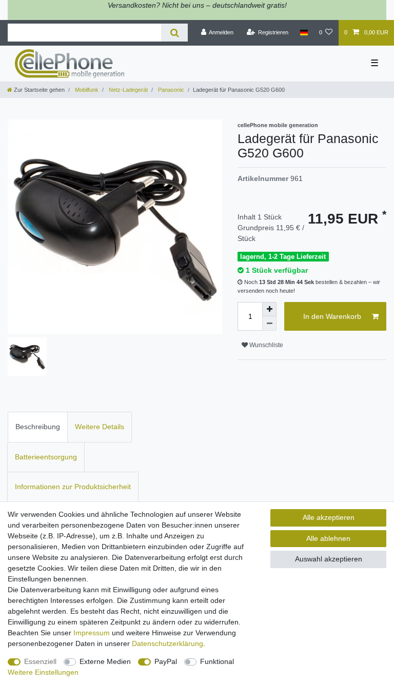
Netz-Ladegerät (127, 90)
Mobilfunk (85, 90)
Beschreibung (37, 426)
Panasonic (170, 90)
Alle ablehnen (328, 538)
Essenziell (40, 661)
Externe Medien (105, 661)
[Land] (303, 33)
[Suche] (174, 33)
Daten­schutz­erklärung (167, 643)
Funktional (217, 661)
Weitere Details (99, 426)
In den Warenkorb (332, 316)
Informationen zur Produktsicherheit (73, 486)
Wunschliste (265, 345)
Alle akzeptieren (328, 517)
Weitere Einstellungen (43, 672)
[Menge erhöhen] (269, 309)
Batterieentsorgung (46, 457)
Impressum (91, 633)
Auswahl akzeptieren (328, 559)
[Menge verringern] (269, 323)
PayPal (165, 661)
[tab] (38, 427)
